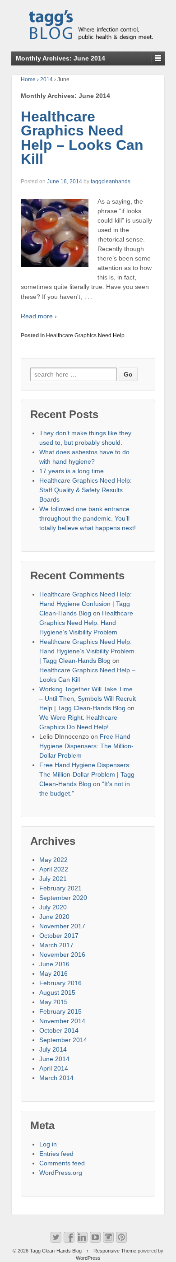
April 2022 (53, 869)
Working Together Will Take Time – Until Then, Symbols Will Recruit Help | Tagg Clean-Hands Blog (87, 698)
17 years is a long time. (72, 471)
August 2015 (57, 992)
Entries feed (56, 1153)
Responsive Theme (114, 1250)
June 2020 (54, 916)
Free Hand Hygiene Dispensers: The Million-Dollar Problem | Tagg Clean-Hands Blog (86, 774)
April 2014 (53, 1068)
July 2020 (53, 907)
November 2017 (62, 926)
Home (28, 79)
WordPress (88, 1258)
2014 (46, 79)
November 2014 (62, 1021)
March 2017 (56, 945)
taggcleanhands (110, 181)
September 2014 (63, 1039)
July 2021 (53, 878)
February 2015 (60, 1011)
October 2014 (59, 1030)
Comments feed (62, 1163)
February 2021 (60, 888)
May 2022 (53, 859)
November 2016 (62, 954)
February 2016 (60, 983)
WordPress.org (60, 1172)
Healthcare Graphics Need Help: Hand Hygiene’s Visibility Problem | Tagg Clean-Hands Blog (86, 651)
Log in (48, 1144)
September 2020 (63, 897)
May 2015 (53, 1002)
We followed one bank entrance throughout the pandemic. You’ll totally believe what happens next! (87, 518)
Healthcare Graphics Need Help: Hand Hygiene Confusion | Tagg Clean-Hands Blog (85, 604)
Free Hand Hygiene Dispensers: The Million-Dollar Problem (86, 746)
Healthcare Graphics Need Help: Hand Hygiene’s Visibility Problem (86, 623)
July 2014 (53, 1049)
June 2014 (54, 1058)
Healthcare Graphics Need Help (85, 335)
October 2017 (59, 935)
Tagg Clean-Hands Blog (55, 1250)
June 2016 (54, 964)
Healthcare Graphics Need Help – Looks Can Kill (82, 138)
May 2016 (53, 973)
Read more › (39, 316)
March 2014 (56, 1077)
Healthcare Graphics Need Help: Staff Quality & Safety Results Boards (85, 490)
